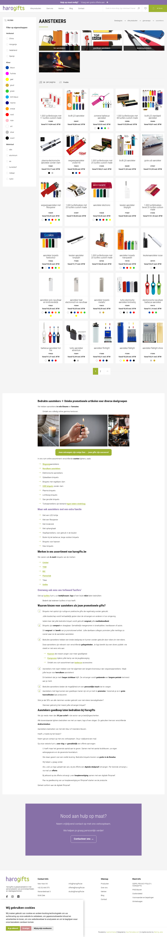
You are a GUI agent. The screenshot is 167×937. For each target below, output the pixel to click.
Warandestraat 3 (44, 892)
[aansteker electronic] (101, 200)
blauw (12, 68)
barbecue (78, 663)
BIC (44, 571)
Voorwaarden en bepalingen (143, 898)
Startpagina (118, 21)
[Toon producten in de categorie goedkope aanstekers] (101, 40)
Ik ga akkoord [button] (13, 928)
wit (11, 126)
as (10, 161)
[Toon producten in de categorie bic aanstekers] (59, 40)
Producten (105, 884)
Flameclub (47, 576)
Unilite (45, 585)
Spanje (11, 56)
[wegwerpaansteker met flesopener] (50, 202)
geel (11, 79)
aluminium (13, 155)
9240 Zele (41, 895)
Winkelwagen (137, 901)
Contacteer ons (82, 838)
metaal (12, 173)
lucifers (47, 596)
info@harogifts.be (75, 884)
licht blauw (14, 97)
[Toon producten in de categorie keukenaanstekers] (144, 40)
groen (12, 91)
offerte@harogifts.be (76, 888)
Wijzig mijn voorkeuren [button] (43, 928)
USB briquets (48, 486)
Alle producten (35, 8)
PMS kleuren (137, 890)
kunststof (13, 167)
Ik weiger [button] (25, 928)
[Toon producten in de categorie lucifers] (59, 62)
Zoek (138, 8)
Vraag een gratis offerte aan (93, 2)
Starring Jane (158, 932)
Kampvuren (52, 658)
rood (12, 115)
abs (10, 150)
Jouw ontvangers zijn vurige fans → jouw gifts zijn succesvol (83, 452)
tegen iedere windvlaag (76, 504)
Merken (61, 8)
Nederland (13, 50)
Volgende (107, 371)
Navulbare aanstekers (51, 468)
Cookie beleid (137, 894)
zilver (12, 132)
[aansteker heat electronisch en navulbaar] (76, 296)
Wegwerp (46, 464)
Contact (81, 8)
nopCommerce (111, 932)
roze (11, 120)
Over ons (49, 8)
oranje (12, 109)
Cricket (45, 562)
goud (12, 85)
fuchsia (13, 73)
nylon (11, 179)
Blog (71, 8)
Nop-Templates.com (132, 932)
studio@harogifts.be (76, 892)
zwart (12, 138)
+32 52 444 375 (44, 888)
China (11, 38)
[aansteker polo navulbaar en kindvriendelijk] (50, 296)
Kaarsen (50, 654)
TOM (44, 567)
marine (12, 103)
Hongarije (13, 44)
